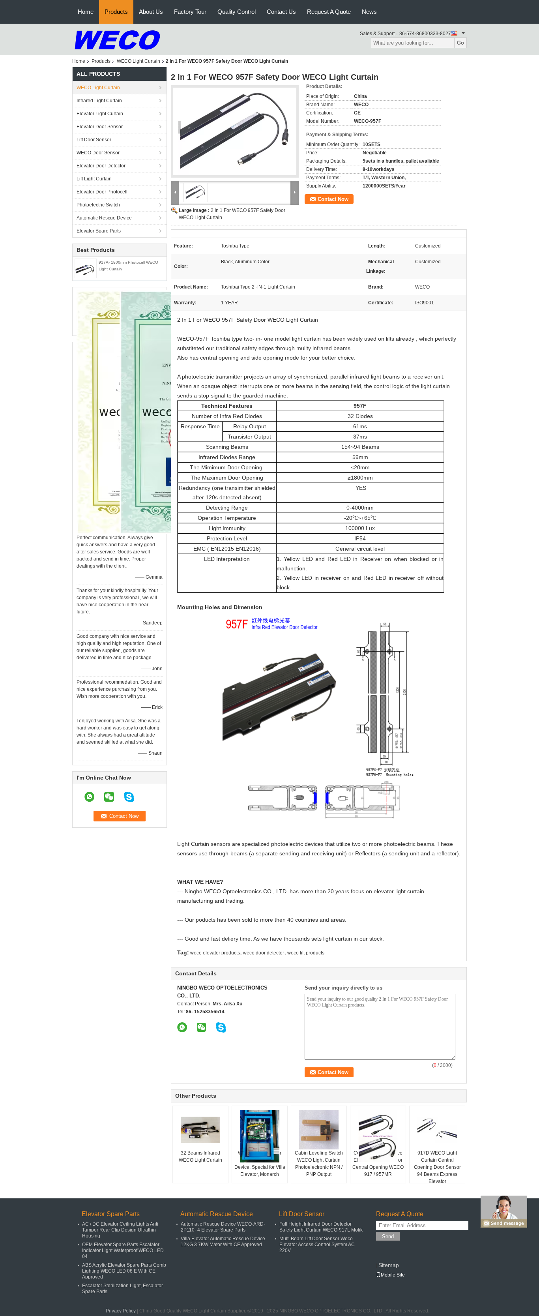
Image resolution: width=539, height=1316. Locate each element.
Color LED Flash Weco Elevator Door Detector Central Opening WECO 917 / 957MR (378, 1163)
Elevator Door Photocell (102, 192)
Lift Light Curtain (94, 179)
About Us (151, 11)
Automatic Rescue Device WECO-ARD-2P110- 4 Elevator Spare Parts (223, 1227)
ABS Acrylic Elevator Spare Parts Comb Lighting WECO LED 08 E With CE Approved (124, 1271)
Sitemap (388, 1265)
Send (388, 1236)
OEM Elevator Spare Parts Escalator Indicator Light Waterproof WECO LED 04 (123, 1250)
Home (86, 11)
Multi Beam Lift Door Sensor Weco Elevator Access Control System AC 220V (317, 1244)
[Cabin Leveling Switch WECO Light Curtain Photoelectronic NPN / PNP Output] (318, 1129)
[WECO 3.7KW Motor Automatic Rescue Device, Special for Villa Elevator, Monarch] (259, 1136)
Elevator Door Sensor (100, 126)
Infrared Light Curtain (99, 100)
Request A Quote (329, 11)
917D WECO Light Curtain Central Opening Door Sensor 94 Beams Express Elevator (437, 1167)
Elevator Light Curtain (100, 113)
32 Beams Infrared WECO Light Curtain (200, 1156)
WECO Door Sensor (98, 153)
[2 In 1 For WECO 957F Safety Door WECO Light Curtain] (234, 131)
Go (460, 43)
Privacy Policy (121, 1311)
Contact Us (281, 11)
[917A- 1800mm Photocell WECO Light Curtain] (85, 268)
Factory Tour (190, 11)
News (369, 11)
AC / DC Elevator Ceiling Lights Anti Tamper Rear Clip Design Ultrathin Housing (120, 1230)
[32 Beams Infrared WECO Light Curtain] (200, 1129)
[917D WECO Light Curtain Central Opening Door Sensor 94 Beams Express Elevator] (437, 1129)
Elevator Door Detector (101, 166)
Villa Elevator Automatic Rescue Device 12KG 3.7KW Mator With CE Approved (223, 1241)
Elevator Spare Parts (99, 231)
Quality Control (236, 11)
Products (116, 11)
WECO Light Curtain (138, 61)
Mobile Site (393, 1275)
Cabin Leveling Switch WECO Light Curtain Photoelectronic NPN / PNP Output (319, 1163)
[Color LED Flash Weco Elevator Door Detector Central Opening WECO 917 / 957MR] (378, 1136)
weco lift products (305, 953)
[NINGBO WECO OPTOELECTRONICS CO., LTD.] (117, 39)
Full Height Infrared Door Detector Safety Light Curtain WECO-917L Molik (321, 1227)
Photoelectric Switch (98, 205)
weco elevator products (215, 953)
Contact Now (333, 199)
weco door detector (263, 953)
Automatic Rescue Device (104, 218)
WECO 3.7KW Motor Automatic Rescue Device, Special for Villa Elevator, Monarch (259, 1163)
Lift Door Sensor (94, 139)
